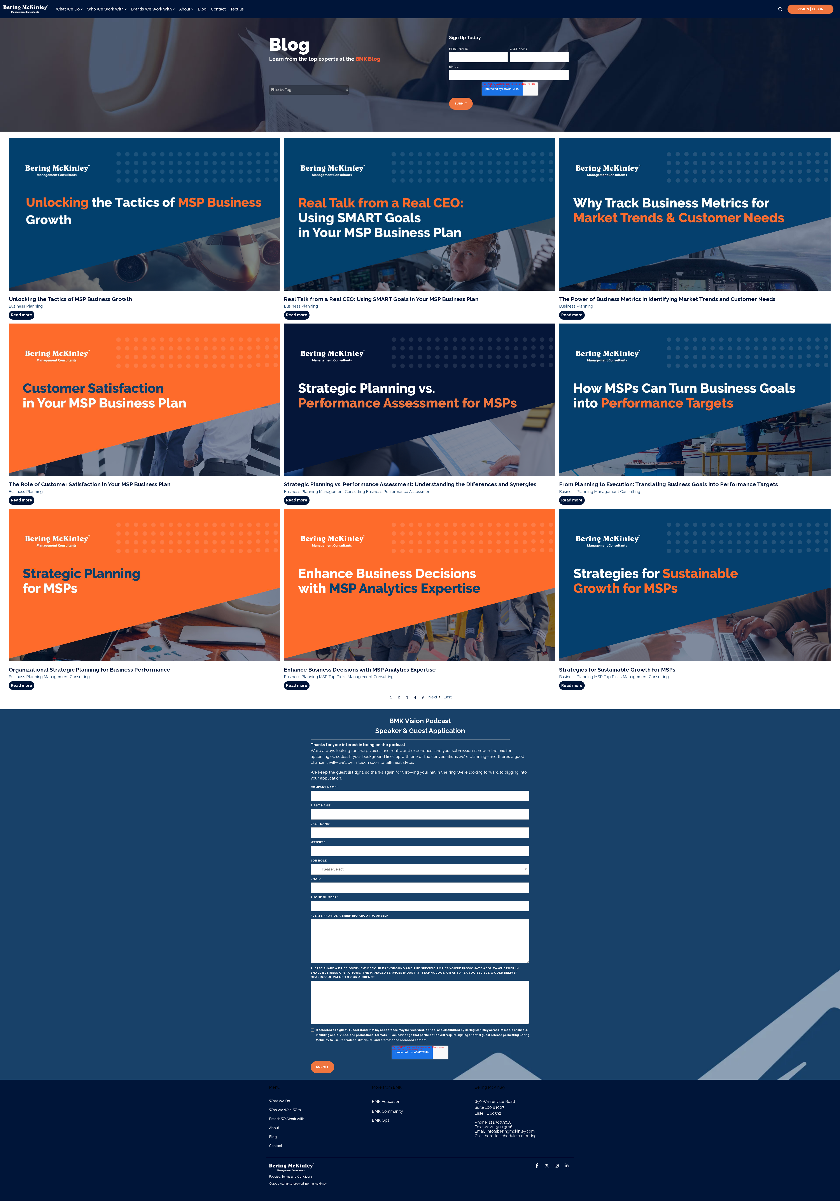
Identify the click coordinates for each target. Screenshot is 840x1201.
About (184, 9)
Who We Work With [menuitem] (285, 1110)
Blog (202, 9)
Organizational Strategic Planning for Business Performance (89, 669)
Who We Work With (105, 9)
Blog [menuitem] (273, 1137)
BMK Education (386, 1101)
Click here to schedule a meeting (506, 1135)
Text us (237, 9)
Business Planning (26, 306)
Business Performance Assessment (399, 491)
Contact (218, 9)
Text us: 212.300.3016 (494, 1126)
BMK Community (387, 1111)
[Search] (780, 9)
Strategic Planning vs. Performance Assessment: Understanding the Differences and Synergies (410, 484)
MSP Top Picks (332, 677)
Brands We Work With (151, 9)
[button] (537, 1166)
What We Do (68, 9)
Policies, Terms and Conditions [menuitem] (291, 1176)
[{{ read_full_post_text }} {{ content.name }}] (419, 400)
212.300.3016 (500, 1122)
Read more (21, 315)
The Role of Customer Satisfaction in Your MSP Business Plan (89, 484)
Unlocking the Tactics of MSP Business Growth (70, 299)
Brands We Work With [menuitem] (286, 1119)
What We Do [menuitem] (279, 1101)
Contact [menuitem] (275, 1146)
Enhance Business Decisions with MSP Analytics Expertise (360, 669)
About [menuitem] (274, 1128)
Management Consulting (342, 491)
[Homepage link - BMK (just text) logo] (291, 1169)
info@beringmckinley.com (510, 1131)
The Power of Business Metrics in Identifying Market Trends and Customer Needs (667, 299)
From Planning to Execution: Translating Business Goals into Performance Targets (668, 484)
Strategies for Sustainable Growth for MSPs (617, 669)
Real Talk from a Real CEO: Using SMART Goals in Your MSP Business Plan (381, 299)
